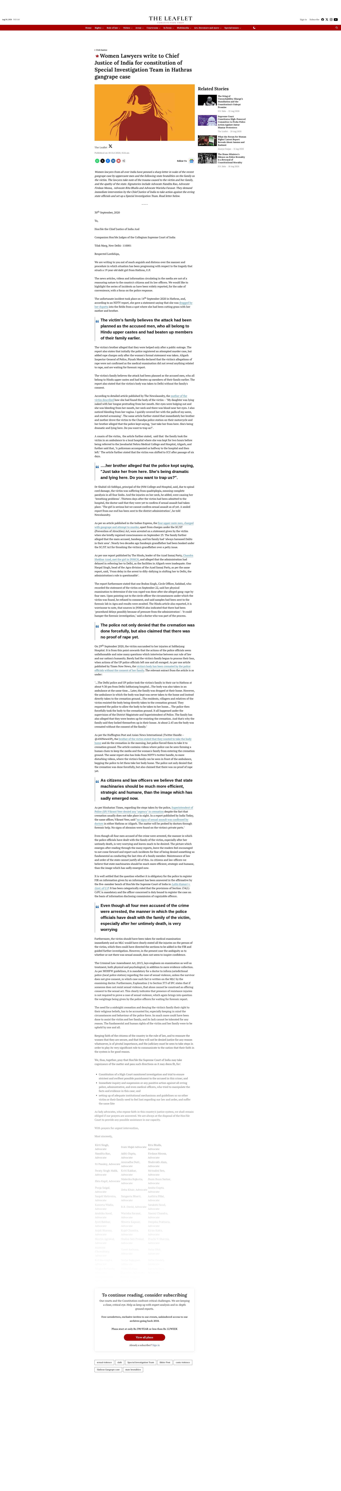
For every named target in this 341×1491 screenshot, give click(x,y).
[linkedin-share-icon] (113, 162)
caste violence (183, 1362)
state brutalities (133, 1369)
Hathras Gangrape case (108, 1369)
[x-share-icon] (102, 162)
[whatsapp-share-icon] (97, 162)
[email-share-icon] (118, 162)
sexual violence (104, 1362)
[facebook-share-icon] (108, 162)
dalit (119, 1362)
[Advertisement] (170, 7)
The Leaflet (101, 147)
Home (88, 27)
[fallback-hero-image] (207, 100)
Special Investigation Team (140, 1362)
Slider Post (165, 1362)
